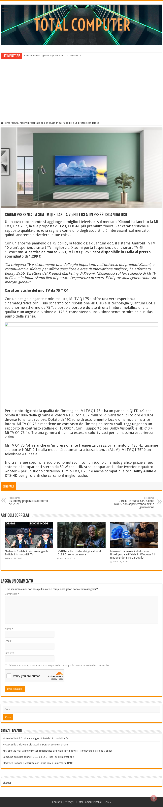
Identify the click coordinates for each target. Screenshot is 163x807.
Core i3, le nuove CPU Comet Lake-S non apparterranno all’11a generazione (134, 503)
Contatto (57, 802)
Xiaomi (124, 222)
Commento (12, 594)
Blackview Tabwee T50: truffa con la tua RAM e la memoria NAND (38, 763)
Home (6, 123)
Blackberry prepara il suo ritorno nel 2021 (28, 501)
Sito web (9, 653)
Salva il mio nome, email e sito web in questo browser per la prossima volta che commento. (59, 665)
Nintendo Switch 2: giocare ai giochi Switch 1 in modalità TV (53, 55)
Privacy (69, 802)
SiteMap (7, 782)
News (15, 123)
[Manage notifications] (153, 798)
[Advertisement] (81, 90)
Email (9, 641)
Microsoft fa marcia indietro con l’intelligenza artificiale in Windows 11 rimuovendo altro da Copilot (132, 554)
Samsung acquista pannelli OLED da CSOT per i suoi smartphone (38, 757)
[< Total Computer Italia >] (81, 24)
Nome (9, 628)
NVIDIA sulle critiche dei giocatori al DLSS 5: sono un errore (79, 553)
